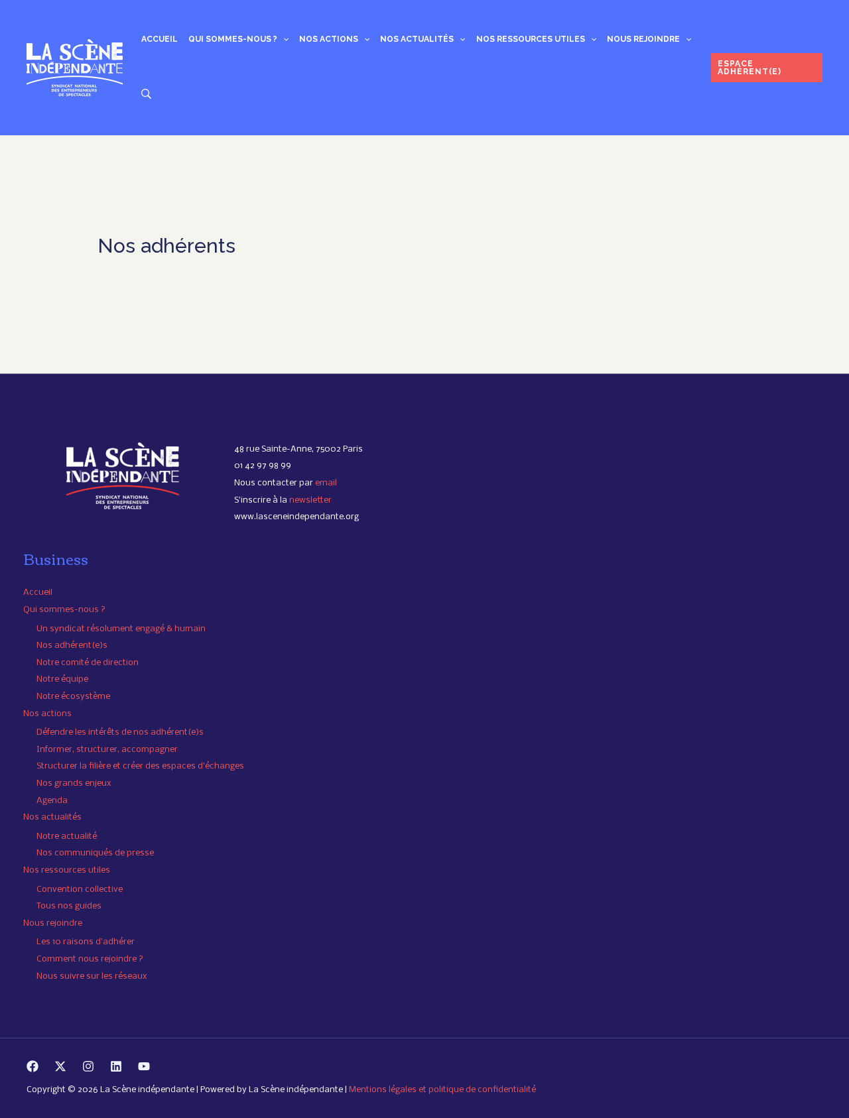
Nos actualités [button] (417, 39)
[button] (283, 39)
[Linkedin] (116, 1066)
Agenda (52, 800)
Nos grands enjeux (73, 783)
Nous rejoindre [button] (643, 39)
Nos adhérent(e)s (71, 645)
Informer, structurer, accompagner (107, 749)
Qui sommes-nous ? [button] (232, 39)
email (326, 483)
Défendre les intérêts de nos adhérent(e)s (120, 732)
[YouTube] (144, 1066)
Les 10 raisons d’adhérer (85, 942)
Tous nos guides (68, 906)
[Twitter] (60, 1066)
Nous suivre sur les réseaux (91, 976)
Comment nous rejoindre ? (89, 959)
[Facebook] (32, 1066)
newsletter (310, 500)
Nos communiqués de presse (95, 853)
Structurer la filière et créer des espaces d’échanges (140, 766)
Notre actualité (66, 836)
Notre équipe (62, 679)
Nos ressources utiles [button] (530, 39)
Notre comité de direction (87, 662)
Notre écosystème (73, 696)
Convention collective (79, 889)
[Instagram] (88, 1066)
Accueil (159, 39)
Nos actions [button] (328, 39)
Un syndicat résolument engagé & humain (121, 629)
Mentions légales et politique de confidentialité (442, 1090)
